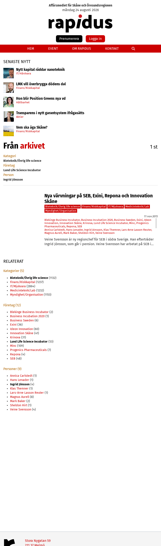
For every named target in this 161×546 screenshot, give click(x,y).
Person (8, 175)
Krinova (87, 223)
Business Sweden (124, 219)
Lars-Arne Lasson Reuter (136, 229)
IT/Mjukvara (115, 206)
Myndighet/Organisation (60, 210)
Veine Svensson (105, 232)
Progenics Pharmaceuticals (28, 350)
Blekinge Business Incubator (62, 219)
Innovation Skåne (71, 223)
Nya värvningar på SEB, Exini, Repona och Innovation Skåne (98, 198)
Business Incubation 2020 (97, 219)
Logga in (95, 39)
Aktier (19, 116)
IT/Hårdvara (23, 73)
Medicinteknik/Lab (137, 206)
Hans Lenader (74, 229)
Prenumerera (69, 39)
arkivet (32, 146)
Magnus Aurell (53, 232)
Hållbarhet (23, 102)
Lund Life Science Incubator (111, 223)
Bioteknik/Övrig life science (62, 206)
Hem (30, 48)
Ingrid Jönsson (93, 229)
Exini (140, 219)
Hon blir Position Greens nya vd (41, 99)
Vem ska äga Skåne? (31, 128)
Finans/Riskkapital (28, 87)
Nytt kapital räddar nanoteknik (40, 70)
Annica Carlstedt (54, 229)
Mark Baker (70, 232)
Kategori (9, 156)
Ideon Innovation (21, 329)
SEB (79, 226)
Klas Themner (112, 229)
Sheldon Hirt (86, 232)
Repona (71, 226)
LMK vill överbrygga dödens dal (41, 84)
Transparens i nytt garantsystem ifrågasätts (50, 113)
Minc (132, 223)
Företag (9, 165)
